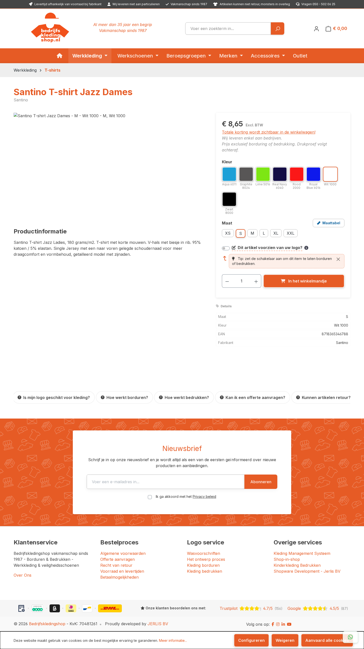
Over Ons (22, 575)
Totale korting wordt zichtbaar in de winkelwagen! (268, 132)
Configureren (251, 640)
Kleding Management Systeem (302, 553)
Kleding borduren (203, 565)
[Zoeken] (277, 28)
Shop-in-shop (287, 559)
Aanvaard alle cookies (327, 640)
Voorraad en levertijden (122, 571)
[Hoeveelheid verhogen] (256, 281)
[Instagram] (278, 624)
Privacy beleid (204, 496)
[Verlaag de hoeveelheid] (227, 281)
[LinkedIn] (283, 624)
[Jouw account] (316, 28)
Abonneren (260, 481)
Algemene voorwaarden (123, 553)
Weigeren (285, 640)
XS (228, 233)
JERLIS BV (158, 623)
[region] (110, 166)
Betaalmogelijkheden (119, 577)
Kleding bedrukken (204, 571)
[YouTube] (289, 624)
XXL (290, 233)
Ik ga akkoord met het (186, 496)
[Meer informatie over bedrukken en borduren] (306, 248)
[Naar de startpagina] (50, 27)
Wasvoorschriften (203, 553)
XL (275, 233)
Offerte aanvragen (117, 559)
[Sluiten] (338, 259)
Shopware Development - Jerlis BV (307, 571)
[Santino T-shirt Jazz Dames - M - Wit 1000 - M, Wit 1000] (110, 166)
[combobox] (228, 28)
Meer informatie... (173, 640)
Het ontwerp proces (206, 559)
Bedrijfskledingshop (47, 623)
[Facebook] (273, 624)
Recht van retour (116, 565)
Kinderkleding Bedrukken (297, 565)
